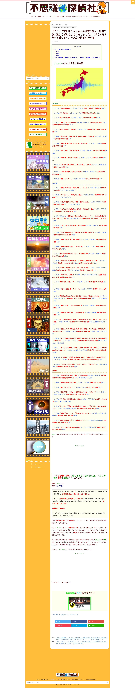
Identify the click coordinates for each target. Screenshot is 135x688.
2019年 (57, 51)
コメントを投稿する (38, 119)
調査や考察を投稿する (38, 124)
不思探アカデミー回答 (38, 129)
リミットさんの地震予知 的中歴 (62, 49)
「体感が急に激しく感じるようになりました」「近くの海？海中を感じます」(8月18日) (77, 57)
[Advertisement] (80, 458)
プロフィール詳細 (38, 146)
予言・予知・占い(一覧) (58, 614)
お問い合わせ (38, 467)
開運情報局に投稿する (38, 98)
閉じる (78, 46)
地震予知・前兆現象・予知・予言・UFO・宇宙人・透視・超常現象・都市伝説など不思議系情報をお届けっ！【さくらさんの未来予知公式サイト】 (68, 679)
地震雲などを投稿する (38, 93)
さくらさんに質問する (38, 109)
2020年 (57, 53)
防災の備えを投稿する (38, 114)
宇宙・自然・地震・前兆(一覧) (71, 614)
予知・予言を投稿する (38, 88)
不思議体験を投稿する (38, 103)
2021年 (57, 55)
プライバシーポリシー (37, 464)
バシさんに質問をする (38, 134)
